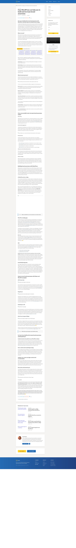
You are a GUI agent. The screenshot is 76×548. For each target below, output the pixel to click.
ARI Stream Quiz (21, 280)
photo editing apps (36, 120)
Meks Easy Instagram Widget (23, 316)
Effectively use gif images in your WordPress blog (30, 331)
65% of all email (21, 145)
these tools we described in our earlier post (24, 345)
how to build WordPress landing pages (29, 221)
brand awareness (21, 399)
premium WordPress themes (27, 229)
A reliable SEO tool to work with (23, 251)
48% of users (21, 147)
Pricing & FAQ (54, 1)
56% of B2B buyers (22, 143)
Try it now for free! (53, 51)
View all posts (25, 443)
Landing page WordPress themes (30, 225)
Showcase (50, 1)
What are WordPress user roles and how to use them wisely (31, 214)
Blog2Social (20, 291)
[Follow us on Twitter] (35, 464)
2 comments (28, 15)
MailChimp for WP (21, 304)
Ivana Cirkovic (24, 15)
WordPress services (53, 465)
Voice (53, 44)
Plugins (44, 465)
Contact (59, 1)
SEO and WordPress (32, 245)
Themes (47, 1)
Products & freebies (50, 10)
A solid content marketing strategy (24, 250)
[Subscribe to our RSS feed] (37, 464)
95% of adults (21, 144)
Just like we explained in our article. (31, 313)
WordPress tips (26, 399)
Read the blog (37, 463)
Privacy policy (26, 465)
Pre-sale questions (53, 464)
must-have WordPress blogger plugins (32, 328)
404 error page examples (28, 237)
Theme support (52, 463)
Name (49, 27)
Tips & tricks (19, 8)
